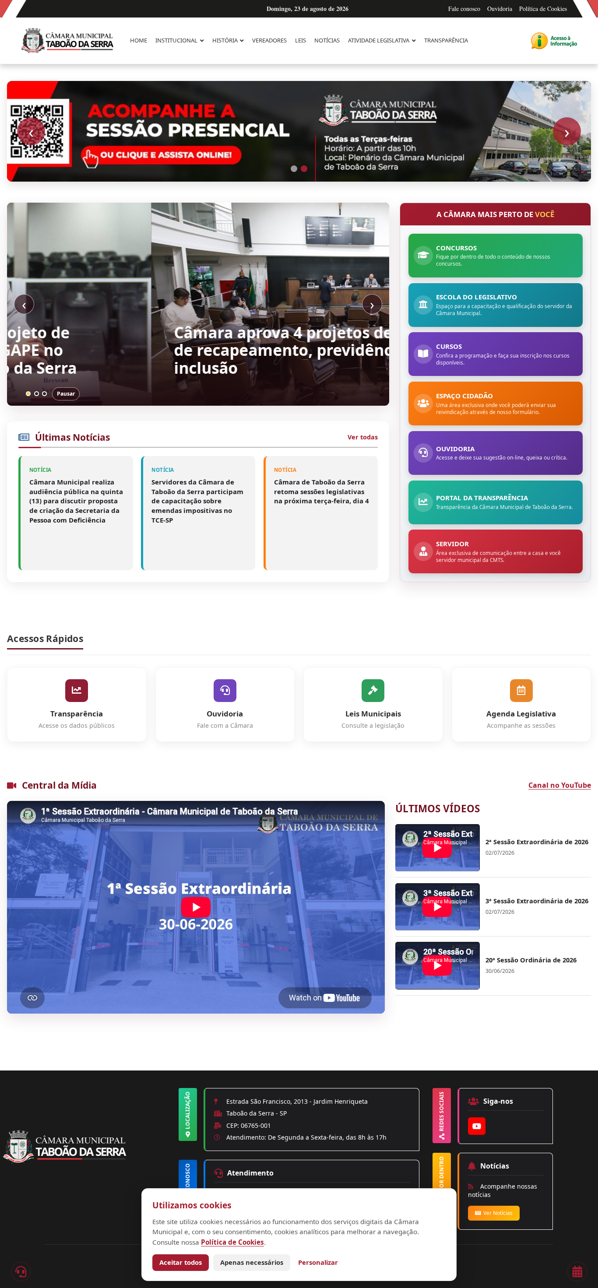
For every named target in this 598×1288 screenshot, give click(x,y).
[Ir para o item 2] (304, 168)
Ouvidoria (499, 8)
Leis (300, 40)
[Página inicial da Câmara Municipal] (89, 1162)
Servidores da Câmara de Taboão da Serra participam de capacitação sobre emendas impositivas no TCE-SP (197, 500)
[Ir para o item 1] (294, 168)
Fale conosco (464, 8)
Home (138, 40)
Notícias (327, 40)
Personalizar (318, 1262)
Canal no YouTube (559, 785)
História (225, 40)
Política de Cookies (543, 8)
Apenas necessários (251, 1262)
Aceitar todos (180, 1262)
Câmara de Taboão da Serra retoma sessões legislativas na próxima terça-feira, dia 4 (321, 491)
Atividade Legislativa (378, 40)
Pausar (66, 393)
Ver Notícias (498, 1213)
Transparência (446, 40)
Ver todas (363, 437)
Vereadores (269, 40)
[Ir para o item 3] (44, 393)
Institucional (176, 40)
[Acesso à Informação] (554, 40)
